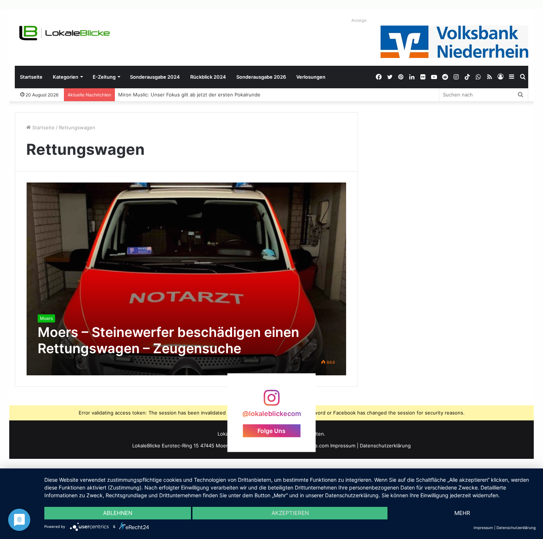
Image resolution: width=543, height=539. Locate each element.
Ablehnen (117, 512)
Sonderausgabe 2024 (155, 77)
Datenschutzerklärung (385, 445)
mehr (462, 512)
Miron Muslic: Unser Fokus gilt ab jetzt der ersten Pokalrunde (190, 95)
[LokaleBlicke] (65, 33)
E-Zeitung (104, 77)
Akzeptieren (290, 512)
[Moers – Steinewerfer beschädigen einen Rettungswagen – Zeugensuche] (186, 278)
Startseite (31, 77)
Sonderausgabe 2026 (261, 77)
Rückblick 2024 (208, 77)
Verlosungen (310, 77)
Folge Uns (271, 430)
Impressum (342, 445)
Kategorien (65, 77)
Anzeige (358, 20)
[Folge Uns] (271, 401)
